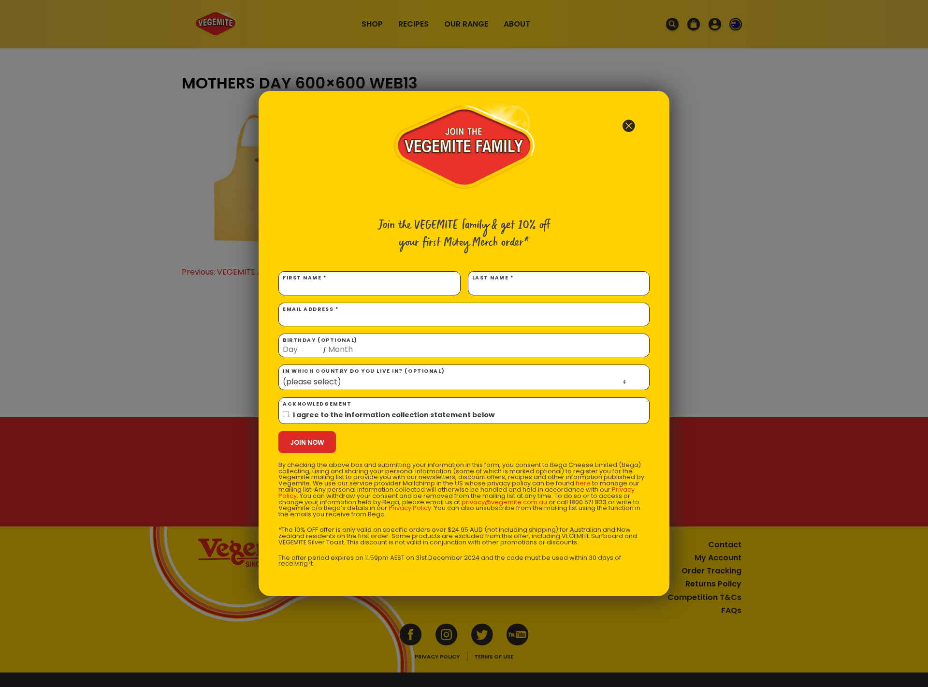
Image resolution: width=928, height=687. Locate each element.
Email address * (311, 309)
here (583, 483)
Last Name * (493, 277)
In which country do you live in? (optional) (364, 371)
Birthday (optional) (320, 345)
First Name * (305, 277)
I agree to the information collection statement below (393, 415)
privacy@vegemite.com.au (504, 502)
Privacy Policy (410, 508)
